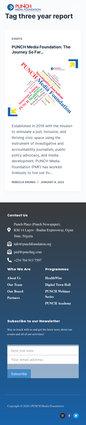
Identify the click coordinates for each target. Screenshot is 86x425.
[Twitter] (76, 415)
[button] (75, 8)
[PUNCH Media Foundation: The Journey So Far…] (43, 87)
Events (17, 38)
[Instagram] (62, 415)
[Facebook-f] (69, 415)
